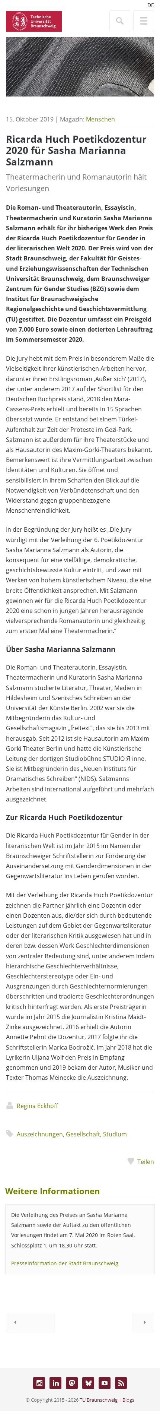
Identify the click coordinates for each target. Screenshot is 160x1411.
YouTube (105, 1383)
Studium (115, 1134)
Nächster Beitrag (143, 1323)
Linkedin (55, 1383)
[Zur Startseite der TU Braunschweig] (34, 20)
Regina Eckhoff (37, 1106)
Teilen (145, 1162)
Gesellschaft (83, 1134)
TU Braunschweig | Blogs (107, 1399)
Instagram (39, 1383)
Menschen (100, 119)
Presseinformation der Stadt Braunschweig (64, 1263)
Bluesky (88, 1383)
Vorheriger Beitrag (30, 1323)
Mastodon (72, 1383)
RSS (121, 1383)
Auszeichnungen (40, 1134)
